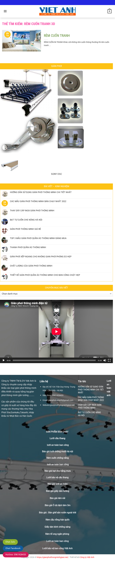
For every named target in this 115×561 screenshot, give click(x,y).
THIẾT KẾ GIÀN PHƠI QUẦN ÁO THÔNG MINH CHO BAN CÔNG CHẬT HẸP (45, 275)
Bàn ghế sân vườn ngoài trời (62, 512)
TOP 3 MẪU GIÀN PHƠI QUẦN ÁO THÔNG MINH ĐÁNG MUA (38, 238)
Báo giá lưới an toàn (58, 484)
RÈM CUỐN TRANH (57, 36)
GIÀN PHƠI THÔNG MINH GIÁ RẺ (25, 229)
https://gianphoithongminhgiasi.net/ (53, 557)
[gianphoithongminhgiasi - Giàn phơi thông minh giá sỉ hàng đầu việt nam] (57, 11)
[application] (56, 331)
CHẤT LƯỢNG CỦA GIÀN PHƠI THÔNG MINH (31, 266)
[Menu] (5, 11)
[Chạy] (3, 360)
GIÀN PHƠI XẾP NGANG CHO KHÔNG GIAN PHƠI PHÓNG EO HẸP (40, 256)
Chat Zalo (10, 542)
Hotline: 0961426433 (15, 554)
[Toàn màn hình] (109, 360)
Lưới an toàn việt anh (109, 387)
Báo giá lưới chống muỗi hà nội (57, 451)
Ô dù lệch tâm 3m (61, 505)
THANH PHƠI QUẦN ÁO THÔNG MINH (28, 247)
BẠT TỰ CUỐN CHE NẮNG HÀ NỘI (26, 220)
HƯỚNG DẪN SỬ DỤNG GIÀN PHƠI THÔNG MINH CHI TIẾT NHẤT (41, 192)
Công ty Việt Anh (87, 557)
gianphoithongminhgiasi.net (62, 405)
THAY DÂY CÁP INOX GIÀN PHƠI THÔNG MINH (32, 210)
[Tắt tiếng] (104, 360)
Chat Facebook (12, 548)
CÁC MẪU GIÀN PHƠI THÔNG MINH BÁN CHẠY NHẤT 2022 (38, 201)
